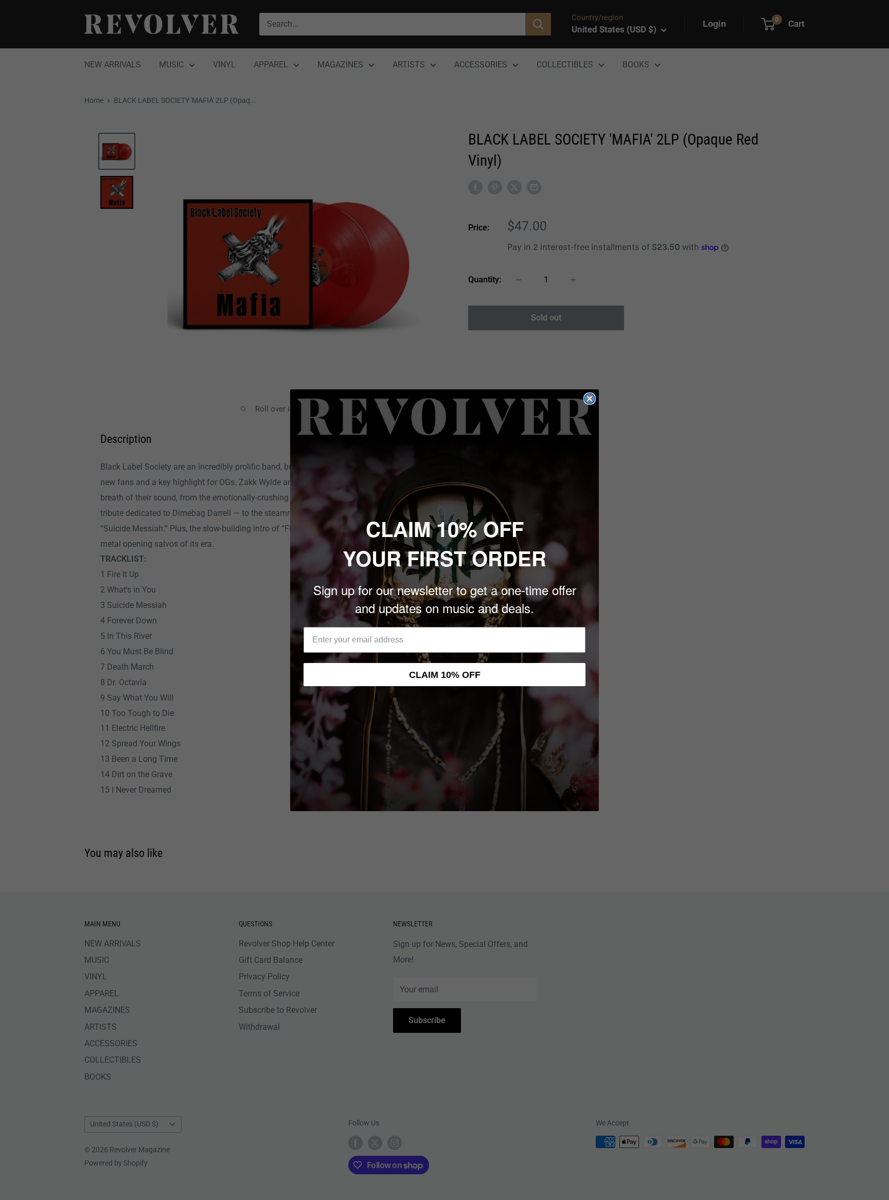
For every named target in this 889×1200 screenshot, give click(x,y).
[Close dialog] (589, 398)
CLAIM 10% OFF (445, 675)
